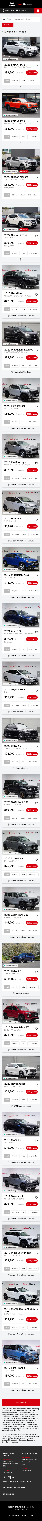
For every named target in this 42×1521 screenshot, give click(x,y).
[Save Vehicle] (36, 66)
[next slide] (38, 49)
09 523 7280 (26, 1470)
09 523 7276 (7, 1472)
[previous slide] (3, 49)
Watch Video (33, 287)
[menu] (38, 10)
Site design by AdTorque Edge (21, 1515)
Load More (21, 1402)
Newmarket (9, 10)
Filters (9, 25)
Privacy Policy (21, 1509)
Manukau (22, 10)
